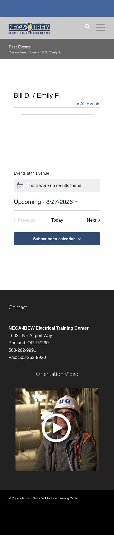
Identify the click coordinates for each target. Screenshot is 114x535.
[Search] (84, 28)
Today (57, 220)
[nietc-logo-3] (47, 28)
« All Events (88, 103)
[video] (57, 429)
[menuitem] (84, 28)
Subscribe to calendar (54, 238)
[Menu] (97, 28)
